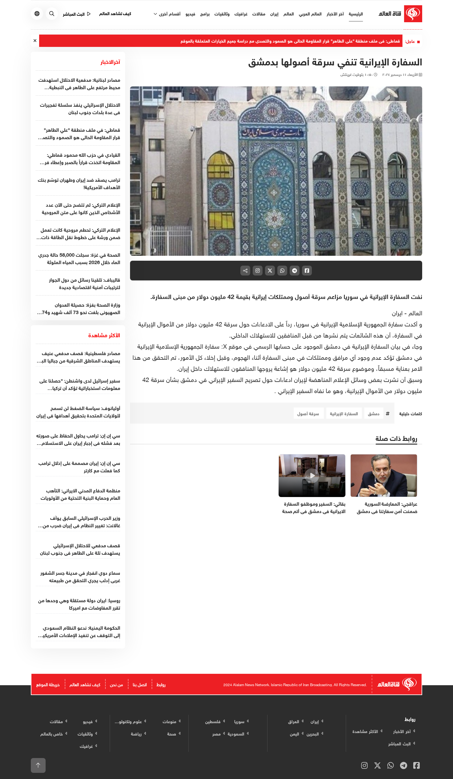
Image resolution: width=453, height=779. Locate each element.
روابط (161, 684)
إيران (274, 13)
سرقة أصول (308, 413)
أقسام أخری (169, 13)
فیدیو (190, 13)
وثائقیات (222, 13)
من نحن (116, 684)
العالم (289, 13)
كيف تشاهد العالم (115, 13)
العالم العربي (310, 13)
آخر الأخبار (335, 13)
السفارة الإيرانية (344, 413)
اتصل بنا (140, 684)
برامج (205, 13)
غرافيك (241, 13)
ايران (397, 312)
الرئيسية (356, 13)
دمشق (374, 413)
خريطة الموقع (48, 684)
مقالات (258, 13)
